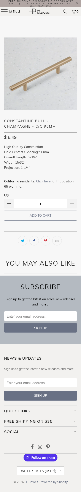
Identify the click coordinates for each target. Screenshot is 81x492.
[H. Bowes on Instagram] (40, 447)
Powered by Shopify (54, 482)
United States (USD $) (37, 471)
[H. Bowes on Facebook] (32, 447)
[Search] (65, 11)
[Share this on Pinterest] (45, 240)
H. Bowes (31, 482)
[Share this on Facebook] (34, 240)
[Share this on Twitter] (22, 240)
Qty (6, 195)
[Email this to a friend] (57, 240)
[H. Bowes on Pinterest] (48, 447)
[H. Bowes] (40, 11)
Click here (43, 181)
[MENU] (2, 11)
